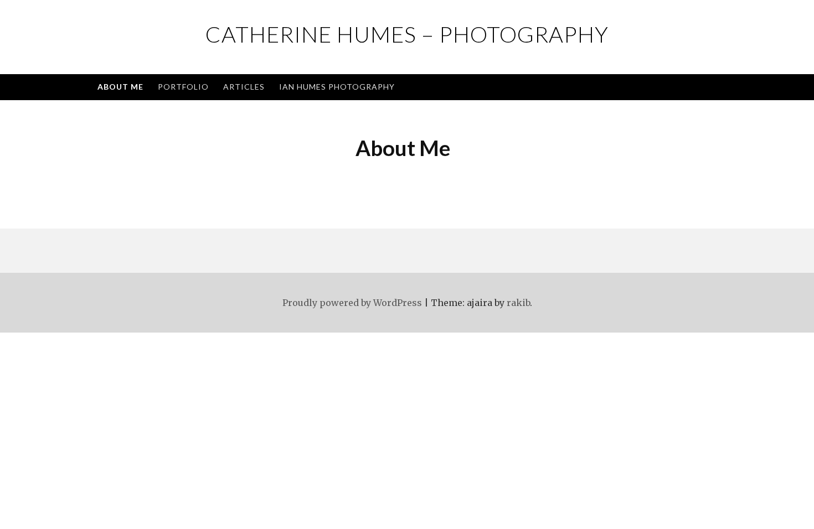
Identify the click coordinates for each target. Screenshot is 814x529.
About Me (120, 86)
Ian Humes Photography (337, 86)
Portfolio (183, 86)
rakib (518, 302)
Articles (244, 86)
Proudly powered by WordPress (352, 302)
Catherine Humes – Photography (407, 34)
